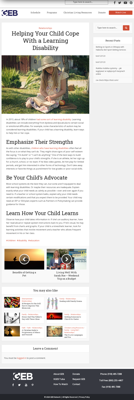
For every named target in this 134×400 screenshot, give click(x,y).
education (34, 240)
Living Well (75, 330)
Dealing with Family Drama (71, 301)
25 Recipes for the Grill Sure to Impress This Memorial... (31, 305)
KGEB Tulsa (59, 379)
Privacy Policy (84, 397)
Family (62, 299)
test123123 (100, 56)
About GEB (59, 374)
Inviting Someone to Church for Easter (72, 318)
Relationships (45, 28)
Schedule (35, 12)
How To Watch (61, 384)
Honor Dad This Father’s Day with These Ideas (32, 318)
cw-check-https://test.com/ (107, 80)
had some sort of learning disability (53, 119)
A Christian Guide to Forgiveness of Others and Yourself (31, 332)
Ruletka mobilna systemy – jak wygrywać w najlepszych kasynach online (110, 71)
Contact (76, 384)
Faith (23, 328)
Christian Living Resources (77, 12)
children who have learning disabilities (50, 148)
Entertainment (27, 299)
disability (22, 240)
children (12, 240)
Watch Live (120, 12)
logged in (21, 358)
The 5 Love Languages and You (73, 336)
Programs (52, 12)
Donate (102, 12)
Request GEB (78, 379)
